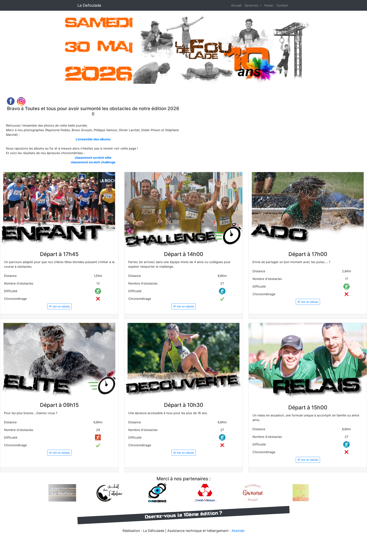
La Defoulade (89, 5)
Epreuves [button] (252, 5)
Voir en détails (61, 306)
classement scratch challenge (93, 162)
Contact (282, 5)
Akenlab (237, 531)
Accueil (236, 5)
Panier (268, 5)
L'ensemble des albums (93, 139)
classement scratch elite (93, 157)
